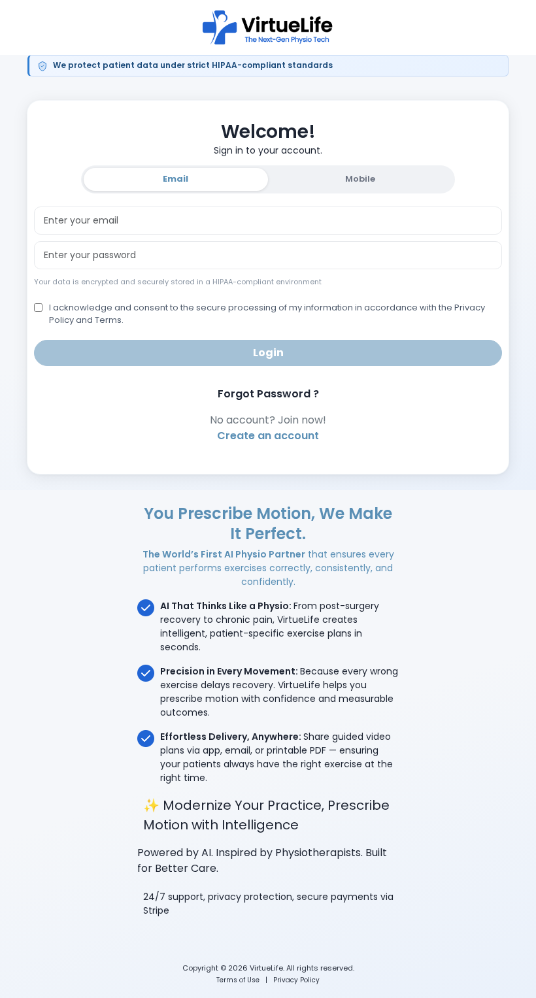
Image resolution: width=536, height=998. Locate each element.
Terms (108, 320)
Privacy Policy (296, 980)
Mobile (360, 179)
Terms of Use (238, 980)
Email (175, 179)
